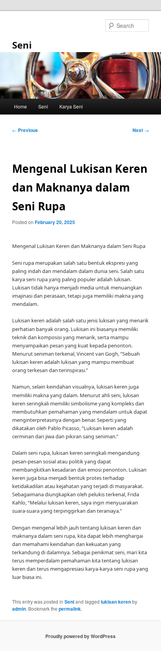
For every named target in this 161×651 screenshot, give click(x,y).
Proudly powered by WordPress (80, 636)
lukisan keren (116, 601)
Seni (22, 44)
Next (140, 130)
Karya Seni (71, 106)
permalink (70, 608)
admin (19, 608)
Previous (25, 130)
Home (20, 106)
